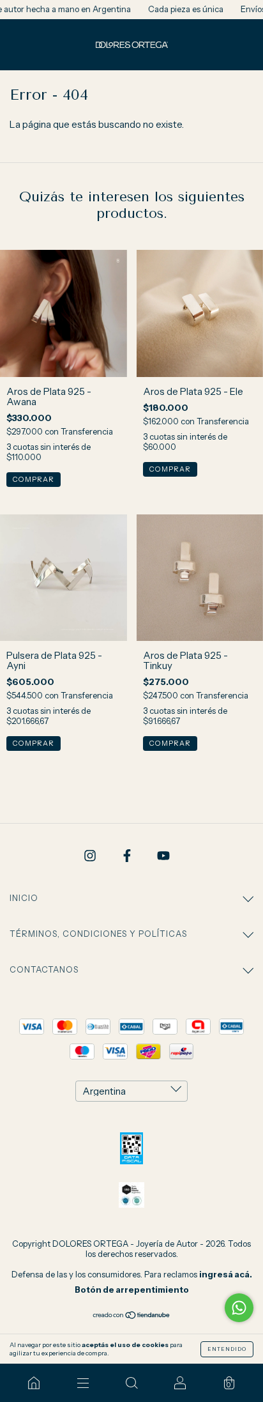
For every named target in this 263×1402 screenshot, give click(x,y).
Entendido (226, 1349)
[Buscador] (131, 1382)
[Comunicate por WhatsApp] (239, 1307)
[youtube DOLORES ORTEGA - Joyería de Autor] (163, 856)
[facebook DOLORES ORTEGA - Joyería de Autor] (128, 856)
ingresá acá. (225, 1274)
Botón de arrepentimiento (132, 1289)
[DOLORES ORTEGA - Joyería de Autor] (34, 1382)
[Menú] (82, 1382)
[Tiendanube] (132, 1316)
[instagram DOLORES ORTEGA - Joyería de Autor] (91, 856)
